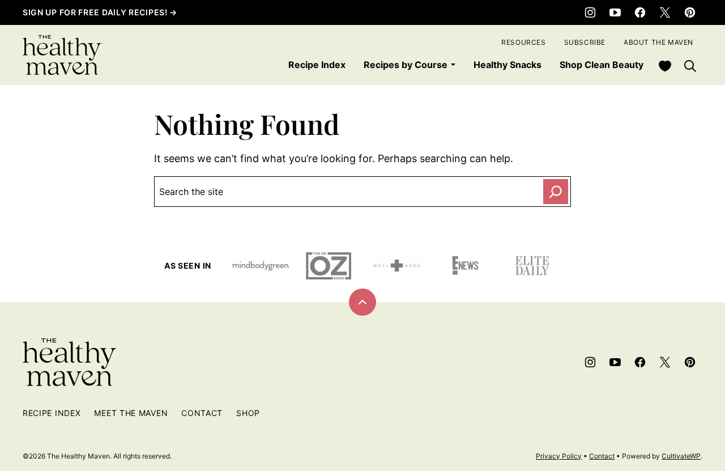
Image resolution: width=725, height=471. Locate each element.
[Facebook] (640, 12)
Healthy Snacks (507, 64)
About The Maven (658, 42)
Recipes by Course (405, 64)
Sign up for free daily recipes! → (100, 12)
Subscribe (584, 42)
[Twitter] (664, 12)
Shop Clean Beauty (601, 64)
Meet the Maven (131, 413)
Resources (523, 42)
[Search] (689, 65)
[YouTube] (615, 12)
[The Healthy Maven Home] (62, 55)
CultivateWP (681, 456)
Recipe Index (317, 64)
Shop (248, 413)
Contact (202, 413)
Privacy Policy (559, 456)
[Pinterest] (689, 12)
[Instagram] (590, 12)
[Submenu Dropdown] (453, 64)
